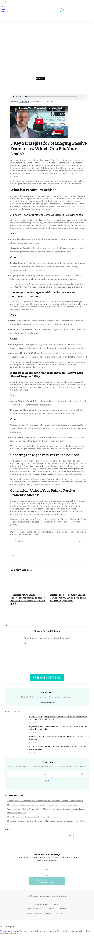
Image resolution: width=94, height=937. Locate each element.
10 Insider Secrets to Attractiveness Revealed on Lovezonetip (32, 817)
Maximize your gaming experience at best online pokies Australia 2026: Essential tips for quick (29, 592)
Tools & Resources (47, 702)
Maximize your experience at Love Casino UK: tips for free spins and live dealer (57, 747)
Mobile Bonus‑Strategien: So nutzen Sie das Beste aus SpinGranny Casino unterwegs (42, 805)
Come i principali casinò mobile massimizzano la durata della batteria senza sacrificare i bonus (45, 801)
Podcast (40, 78)
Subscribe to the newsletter (47, 881)
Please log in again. (9, 931)
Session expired (7, 926)
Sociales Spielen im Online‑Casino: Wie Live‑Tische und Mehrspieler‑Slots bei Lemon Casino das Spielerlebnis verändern (46, 811)
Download (24, 101)
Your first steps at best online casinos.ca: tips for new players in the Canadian (59, 737)
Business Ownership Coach (74, 519)
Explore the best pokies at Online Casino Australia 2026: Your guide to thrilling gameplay (68, 592)
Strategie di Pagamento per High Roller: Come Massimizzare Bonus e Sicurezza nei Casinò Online (47, 821)
